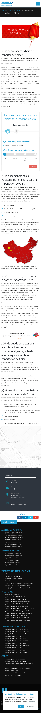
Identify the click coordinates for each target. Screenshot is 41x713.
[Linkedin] (2, 704)
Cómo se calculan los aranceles (14, 675)
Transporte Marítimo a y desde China (15, 638)
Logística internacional (15, 10)
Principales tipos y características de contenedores (19, 663)
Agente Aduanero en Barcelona (13, 555)
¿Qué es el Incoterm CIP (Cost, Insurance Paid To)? (18, 613)
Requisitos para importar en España (15, 659)
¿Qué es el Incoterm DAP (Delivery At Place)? (17, 618)
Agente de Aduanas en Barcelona (14, 537)
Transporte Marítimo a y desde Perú (15, 650)
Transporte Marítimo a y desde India (15, 647)
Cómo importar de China (12, 574)
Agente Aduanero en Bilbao (12, 558)
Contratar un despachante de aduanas (15, 661)
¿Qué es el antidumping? (11, 670)
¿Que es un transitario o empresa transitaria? (17, 668)
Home (4, 10)
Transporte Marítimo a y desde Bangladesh (17, 631)
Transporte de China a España (13, 578)
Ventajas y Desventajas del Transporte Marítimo (18, 588)
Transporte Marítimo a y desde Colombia (16, 640)
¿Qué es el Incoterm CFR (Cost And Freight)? (16, 606)
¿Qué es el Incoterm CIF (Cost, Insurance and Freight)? (19, 608)
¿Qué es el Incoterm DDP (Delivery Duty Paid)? (17, 620)
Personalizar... (31, 706)
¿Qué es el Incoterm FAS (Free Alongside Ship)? (17, 601)
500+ (35, 158)
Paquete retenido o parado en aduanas (16, 666)
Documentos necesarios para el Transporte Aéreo (19, 583)
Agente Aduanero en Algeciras (13, 553)
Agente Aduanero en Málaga (12, 562)
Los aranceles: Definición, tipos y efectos (16, 673)
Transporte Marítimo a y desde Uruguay (16, 652)
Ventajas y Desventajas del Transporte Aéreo (17, 585)
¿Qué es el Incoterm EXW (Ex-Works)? (15, 597)
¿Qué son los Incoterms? (11, 594)
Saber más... (32, 702)
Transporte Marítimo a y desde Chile (15, 636)
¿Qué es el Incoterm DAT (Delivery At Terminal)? (18, 615)
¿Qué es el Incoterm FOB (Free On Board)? (16, 604)
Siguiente (33, 166)
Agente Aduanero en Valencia (13, 565)
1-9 (5, 158)
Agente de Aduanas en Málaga (13, 544)
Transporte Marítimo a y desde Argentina (16, 629)
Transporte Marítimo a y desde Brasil (15, 634)
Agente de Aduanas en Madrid (13, 542)
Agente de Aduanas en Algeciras (13, 535)
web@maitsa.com (16, 489)
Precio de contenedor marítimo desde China (17, 581)
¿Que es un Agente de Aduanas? (13, 532)
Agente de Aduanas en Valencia (13, 546)
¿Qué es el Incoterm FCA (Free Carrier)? (15, 599)
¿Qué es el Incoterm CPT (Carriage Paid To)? (17, 611)
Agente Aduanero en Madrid (12, 560)
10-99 (14, 158)
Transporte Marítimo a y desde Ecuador (16, 643)
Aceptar (21, 706)
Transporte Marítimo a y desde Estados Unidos (18, 645)
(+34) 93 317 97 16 (16, 482)
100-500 (25, 159)
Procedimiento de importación (13, 576)
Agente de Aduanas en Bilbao (13, 539)
